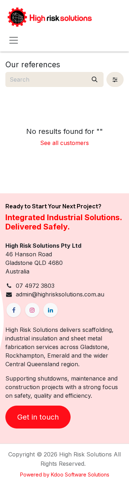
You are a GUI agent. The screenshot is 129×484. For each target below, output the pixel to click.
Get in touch (38, 417)
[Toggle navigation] (13, 40)
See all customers (64, 142)
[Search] (95, 79)
